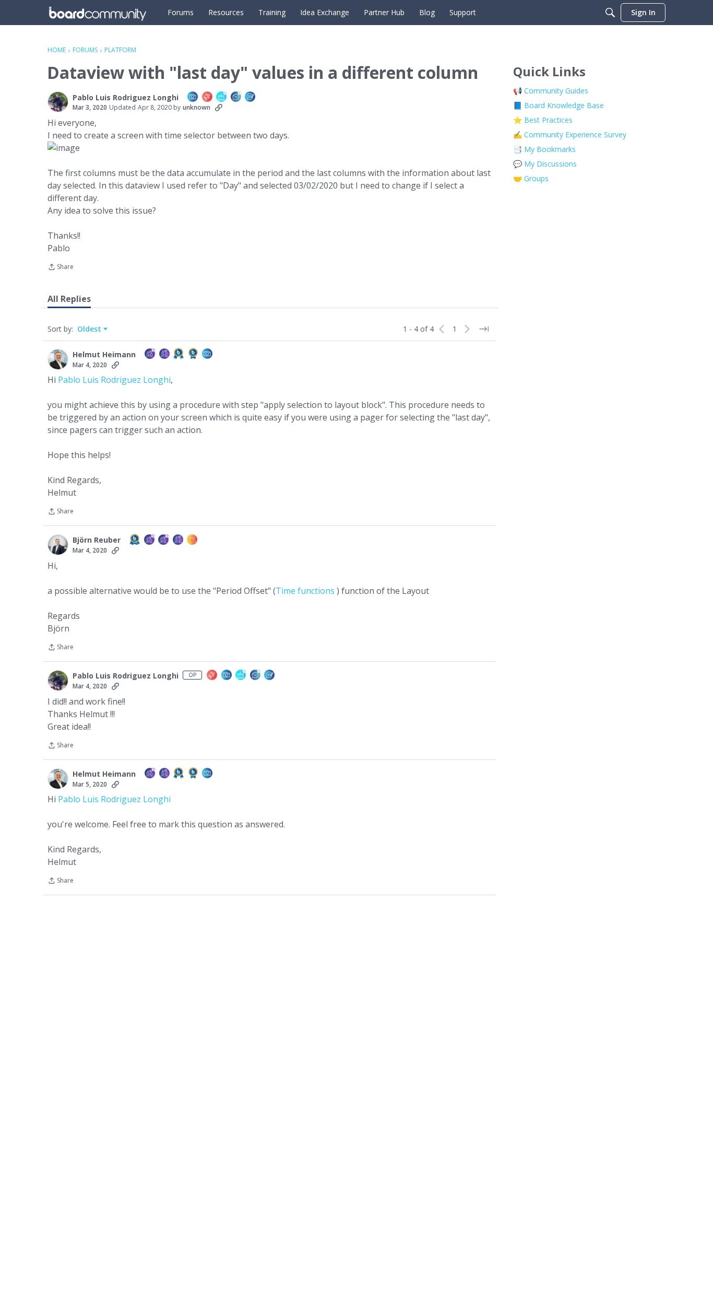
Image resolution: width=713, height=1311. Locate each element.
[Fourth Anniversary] (222, 97)
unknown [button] (196, 107)
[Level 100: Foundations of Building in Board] (193, 354)
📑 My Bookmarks (544, 149)
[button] (57, 101)
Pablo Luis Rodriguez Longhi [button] (126, 97)
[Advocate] (207, 97)
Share (60, 267)
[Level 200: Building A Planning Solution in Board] (179, 354)
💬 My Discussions (545, 164)
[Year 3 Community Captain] (150, 540)
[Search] (610, 12)
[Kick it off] (250, 97)
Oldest (90, 329)
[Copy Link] (218, 107)
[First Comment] (236, 97)
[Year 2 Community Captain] (150, 354)
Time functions (305, 590)
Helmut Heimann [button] (104, 354)
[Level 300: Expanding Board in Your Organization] (135, 540)
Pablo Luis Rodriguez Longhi (114, 379)
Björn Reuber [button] (97, 540)
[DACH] (192, 540)
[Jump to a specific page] (484, 329)
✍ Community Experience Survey (569, 134)
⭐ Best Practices (543, 120)
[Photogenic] (193, 97)
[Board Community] (97, 12)
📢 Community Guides (550, 91)
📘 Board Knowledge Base (558, 105)
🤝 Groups (531, 178)
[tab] (69, 299)
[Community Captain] (165, 354)
